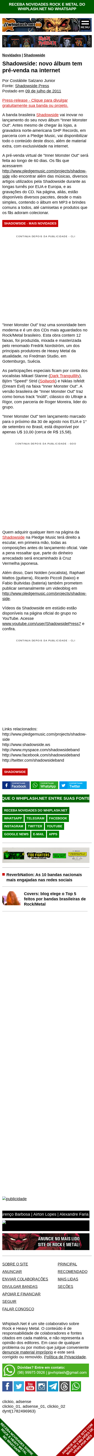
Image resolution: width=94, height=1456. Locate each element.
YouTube (54, 826)
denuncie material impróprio (27, 1352)
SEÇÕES (65, 1287)
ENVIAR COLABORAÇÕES (25, 1279)
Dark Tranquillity (64, 376)
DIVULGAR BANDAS (20, 1287)
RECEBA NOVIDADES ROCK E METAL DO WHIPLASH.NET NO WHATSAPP (47, 6)
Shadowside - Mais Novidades (30, 223)
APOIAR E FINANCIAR (21, 1294)
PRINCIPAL (67, 1264)
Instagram (13, 826)
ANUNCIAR (12, 1272)
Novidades (11, 55)
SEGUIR (9, 1301)
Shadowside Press (32, 86)
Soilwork (47, 381)
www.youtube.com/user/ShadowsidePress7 (41, 623)
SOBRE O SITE (15, 1264)
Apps (53, 834)
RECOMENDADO (72, 1272)
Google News (16, 834)
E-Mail (38, 834)
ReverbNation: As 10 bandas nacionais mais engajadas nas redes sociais (44, 877)
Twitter (35, 826)
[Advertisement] (40, 485)
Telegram (35, 818)
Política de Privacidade (65, 1357)
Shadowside (34, 55)
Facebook (58, 818)
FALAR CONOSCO (18, 1309)
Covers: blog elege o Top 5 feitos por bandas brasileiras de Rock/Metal (55, 898)
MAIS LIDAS (68, 1279)
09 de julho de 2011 (43, 91)
